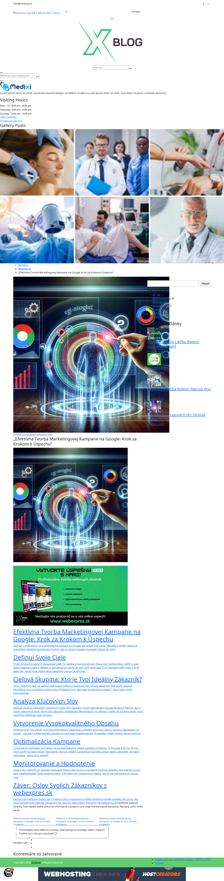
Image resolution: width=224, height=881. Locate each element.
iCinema (36, 862)
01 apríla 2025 (155, 351)
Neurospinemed (161, 298)
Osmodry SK (159, 302)
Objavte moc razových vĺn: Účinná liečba (176, 417)
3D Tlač (156, 295)
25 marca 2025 (155, 372)
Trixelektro (156, 367)
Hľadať (151, 278)
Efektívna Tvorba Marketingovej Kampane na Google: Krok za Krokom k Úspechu (75, 821)
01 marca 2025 (155, 398)
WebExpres (24, 268)
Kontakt (135, 11)
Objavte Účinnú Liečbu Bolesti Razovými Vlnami (173, 344)
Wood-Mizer (159, 316)
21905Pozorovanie (24, 434)
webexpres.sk (109, 803)
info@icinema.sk (22, 3)
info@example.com (11, 121)
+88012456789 (8, 117)
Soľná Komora (160, 305)
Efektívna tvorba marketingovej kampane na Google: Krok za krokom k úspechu (31, 821)
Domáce (23, 265)
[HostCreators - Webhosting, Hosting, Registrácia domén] (112, 874)
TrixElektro (158, 309)
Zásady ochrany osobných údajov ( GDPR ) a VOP (183, 859)
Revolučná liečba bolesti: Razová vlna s (179, 391)
